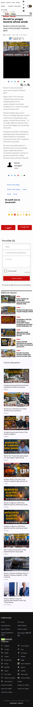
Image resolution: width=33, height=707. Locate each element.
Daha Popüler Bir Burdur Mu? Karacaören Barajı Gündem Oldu (23, 301)
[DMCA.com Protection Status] (6, 639)
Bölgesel (6, 646)
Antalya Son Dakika (23, 685)
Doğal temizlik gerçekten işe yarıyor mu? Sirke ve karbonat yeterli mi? (24, 344)
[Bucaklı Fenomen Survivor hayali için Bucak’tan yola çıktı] (8, 353)
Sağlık (22, 660)
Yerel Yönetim (25, 646)
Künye (3, 622)
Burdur (9, 194)
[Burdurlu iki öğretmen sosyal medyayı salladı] (8, 310)
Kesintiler (7, 667)
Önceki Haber (9, 228)
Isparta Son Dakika (23, 688)
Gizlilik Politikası (22, 625)
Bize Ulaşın (21, 622)
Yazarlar (23, 671)
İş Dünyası (24, 653)
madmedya (13, 703)
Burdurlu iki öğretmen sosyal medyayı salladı (24, 310)
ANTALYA (8, 2)
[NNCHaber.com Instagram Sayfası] (23, 5)
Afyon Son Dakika (6, 688)
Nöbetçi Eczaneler (9, 678)
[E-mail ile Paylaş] (24, 81)
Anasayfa (5, 12)
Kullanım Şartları (22, 629)
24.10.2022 (8, 35)
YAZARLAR (10, 6)
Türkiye (24, 189)
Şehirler (20, 681)
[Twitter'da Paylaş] (11, 81)
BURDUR (3, 2)
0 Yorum (24, 35)
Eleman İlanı (7, 660)
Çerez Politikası (5, 629)
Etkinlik (6, 653)
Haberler (20, 703)
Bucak (15, 194)
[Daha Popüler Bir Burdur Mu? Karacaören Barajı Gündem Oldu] (8, 299)
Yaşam (6, 671)
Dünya (6, 664)
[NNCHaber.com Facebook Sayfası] (23, 1)
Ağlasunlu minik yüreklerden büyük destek (23, 333)
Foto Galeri (7, 674)
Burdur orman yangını (13, 189)
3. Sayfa (12, 12)
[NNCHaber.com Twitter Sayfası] (23, 8)
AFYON (13, 2)
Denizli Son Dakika (6, 692)
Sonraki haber (24, 227)
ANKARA (3, 6)
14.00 (16, 35)
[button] (30, 14)
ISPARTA (18, 2)
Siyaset (23, 667)
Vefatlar (23, 656)
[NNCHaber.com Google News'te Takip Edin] (16, 38)
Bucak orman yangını (13, 185)
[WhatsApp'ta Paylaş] (21, 81)
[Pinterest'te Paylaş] (18, 81)
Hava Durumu (8, 681)
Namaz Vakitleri (25, 678)
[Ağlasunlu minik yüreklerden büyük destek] (8, 332)
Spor (22, 649)
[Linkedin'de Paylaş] (14, 81)
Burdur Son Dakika (6, 685)
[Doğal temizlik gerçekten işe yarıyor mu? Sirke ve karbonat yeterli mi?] (8, 342)
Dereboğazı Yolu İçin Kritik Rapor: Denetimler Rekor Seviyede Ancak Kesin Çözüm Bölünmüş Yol (24, 323)
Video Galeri (24, 674)
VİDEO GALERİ (17, 6)
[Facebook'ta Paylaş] (8, 81)
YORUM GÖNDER (16, 278)
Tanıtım (6, 656)
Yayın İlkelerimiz (5, 625)
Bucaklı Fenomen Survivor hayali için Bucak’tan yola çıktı (23, 354)
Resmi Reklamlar (26, 664)
